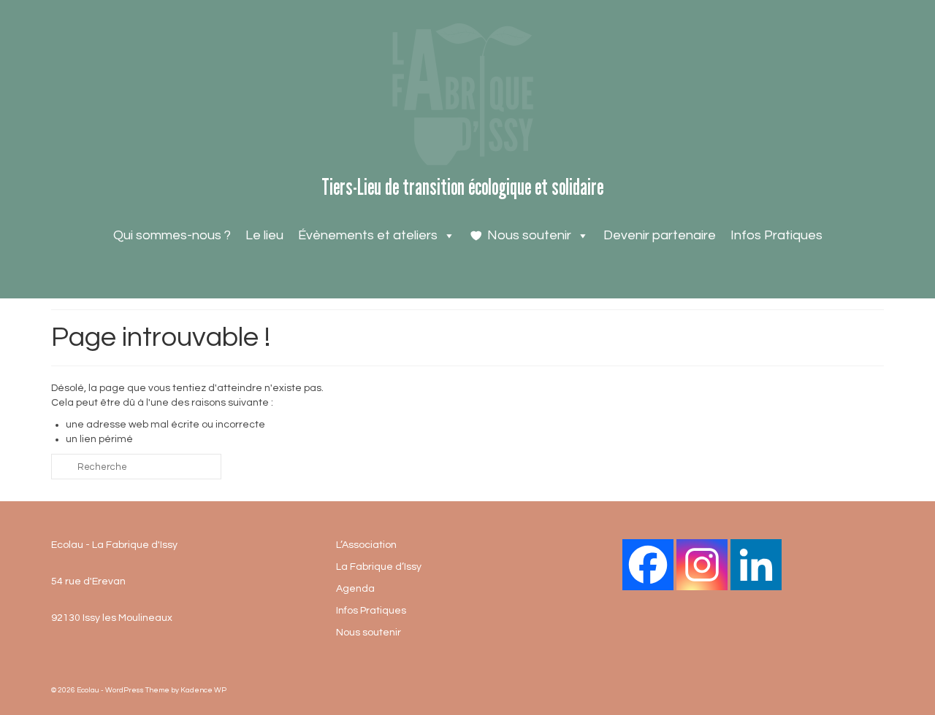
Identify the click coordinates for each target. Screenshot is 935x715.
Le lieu (264, 235)
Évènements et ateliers (368, 235)
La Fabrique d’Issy (378, 567)
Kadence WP (203, 690)
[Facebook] (647, 564)
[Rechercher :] (136, 466)
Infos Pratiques (776, 235)
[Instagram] (702, 564)
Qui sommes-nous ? (172, 235)
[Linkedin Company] (756, 564)
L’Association (366, 545)
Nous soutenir (529, 235)
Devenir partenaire (659, 235)
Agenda (355, 589)
